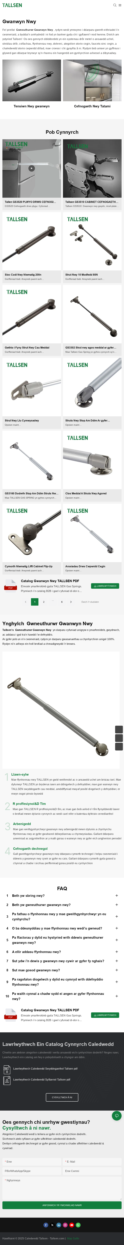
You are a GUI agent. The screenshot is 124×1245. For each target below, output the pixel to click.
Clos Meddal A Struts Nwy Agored (86, 493)
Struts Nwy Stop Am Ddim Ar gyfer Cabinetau (86, 421)
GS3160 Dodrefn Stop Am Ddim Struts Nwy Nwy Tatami (31, 493)
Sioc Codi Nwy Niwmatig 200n (23, 274)
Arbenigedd (22, 824)
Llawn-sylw (20, 774)
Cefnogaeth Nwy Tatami (92, 106)
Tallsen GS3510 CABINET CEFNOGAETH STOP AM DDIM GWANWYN (90, 202)
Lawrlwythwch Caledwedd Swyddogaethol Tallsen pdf (45, 1068)
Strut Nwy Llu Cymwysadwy (22, 420)
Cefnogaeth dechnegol (30, 848)
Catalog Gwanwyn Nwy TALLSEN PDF (50, 581)
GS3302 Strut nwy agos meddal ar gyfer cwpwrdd (89, 348)
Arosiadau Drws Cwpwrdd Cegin (85, 566)
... (53, 600)
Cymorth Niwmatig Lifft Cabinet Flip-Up (28, 566)
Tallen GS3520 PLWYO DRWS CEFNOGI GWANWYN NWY (29, 202)
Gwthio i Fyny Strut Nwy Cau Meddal (27, 347)
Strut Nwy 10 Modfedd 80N (81, 274)
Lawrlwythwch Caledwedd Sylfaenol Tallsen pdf (41, 1079)
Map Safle (73, 1238)
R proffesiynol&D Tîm (29, 804)
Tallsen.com (57, 1238)
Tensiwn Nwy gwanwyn (32, 106)
